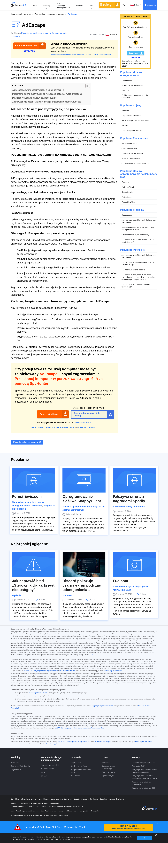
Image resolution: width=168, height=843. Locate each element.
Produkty (46, 6)
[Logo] (19, 5)
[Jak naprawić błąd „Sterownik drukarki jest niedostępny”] (33, 564)
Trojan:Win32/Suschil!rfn (131, 116)
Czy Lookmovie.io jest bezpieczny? (136, 235)
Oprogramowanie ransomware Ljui (135, 163)
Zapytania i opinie (108, 772)
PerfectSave (126, 197)
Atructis (125, 125)
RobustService (127, 192)
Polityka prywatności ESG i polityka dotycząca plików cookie (144, 777)
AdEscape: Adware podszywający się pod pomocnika (38, 90)
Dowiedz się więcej (62, 839)
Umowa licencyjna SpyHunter (143, 762)
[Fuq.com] (134, 564)
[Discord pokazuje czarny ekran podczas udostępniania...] (84, 564)
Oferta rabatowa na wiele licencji (105, 5)
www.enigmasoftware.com (38, 693)
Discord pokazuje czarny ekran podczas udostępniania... (81, 585)
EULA (87, 54)
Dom (35, 6)
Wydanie (16, 595)
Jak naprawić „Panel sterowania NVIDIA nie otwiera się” (138, 241)
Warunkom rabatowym (67, 671)
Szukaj (124, 5)
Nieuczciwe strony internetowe (28, 502)
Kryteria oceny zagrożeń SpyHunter (58, 799)
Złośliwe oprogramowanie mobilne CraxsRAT (135, 96)
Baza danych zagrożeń (21, 14)
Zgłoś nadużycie (108, 776)
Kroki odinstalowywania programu (29, 799)
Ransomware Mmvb (130, 143)
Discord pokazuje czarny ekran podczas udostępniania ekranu (138, 228)
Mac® (88, 423)
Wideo (43, 772)
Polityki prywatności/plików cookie (79, 741)
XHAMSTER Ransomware (132, 85)
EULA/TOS (28, 671)
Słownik (44, 776)
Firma (92, 6)
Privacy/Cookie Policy (102, 54)
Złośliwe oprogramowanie (76, 506)
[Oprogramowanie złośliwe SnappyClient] (84, 480)
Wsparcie (80, 6)
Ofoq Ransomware (129, 148)
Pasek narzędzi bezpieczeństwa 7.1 (136, 121)
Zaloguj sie (151, 5)
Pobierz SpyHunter (50, 414)
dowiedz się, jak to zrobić (113, 671)
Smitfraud (125, 111)
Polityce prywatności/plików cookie (45, 671)
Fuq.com (125, 90)
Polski (136, 5)
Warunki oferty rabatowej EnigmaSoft (141, 783)
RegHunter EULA (138, 766)
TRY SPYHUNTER (128, 827)
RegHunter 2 (16, 770)
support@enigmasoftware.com (102, 706)
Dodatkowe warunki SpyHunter (86, 799)
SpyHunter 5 (76, 762)
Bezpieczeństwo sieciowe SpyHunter (81, 771)
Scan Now (133, 53)
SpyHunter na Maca (79, 766)
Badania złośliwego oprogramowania (63, 5)
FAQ (92, 655)
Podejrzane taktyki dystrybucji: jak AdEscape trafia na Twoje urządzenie (47, 94)
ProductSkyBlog (128, 202)
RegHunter (75, 776)
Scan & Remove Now (26, 45)
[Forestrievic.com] (33, 480)
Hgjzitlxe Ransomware (131, 158)
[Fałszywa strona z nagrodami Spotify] (134, 480)
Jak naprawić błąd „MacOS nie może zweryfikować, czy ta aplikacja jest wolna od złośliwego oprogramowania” (138, 277)
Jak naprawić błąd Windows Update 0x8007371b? (136, 285)
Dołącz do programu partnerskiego (109, 767)
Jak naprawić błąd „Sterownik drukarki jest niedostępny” (138, 221)
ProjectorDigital (128, 187)
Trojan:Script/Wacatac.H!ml (132, 131)
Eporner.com (127, 80)
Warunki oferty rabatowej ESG (143, 788)
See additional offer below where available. (67, 54)
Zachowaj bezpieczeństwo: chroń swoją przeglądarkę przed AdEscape (46, 102)
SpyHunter (15, 762)
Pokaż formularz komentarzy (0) (27, 442)
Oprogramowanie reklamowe (27, 505)
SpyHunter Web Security (20, 766)
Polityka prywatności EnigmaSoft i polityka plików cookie (144, 771)
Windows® (79, 423)
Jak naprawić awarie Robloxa (133, 270)
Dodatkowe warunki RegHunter (112, 799)
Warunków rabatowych (103, 741)
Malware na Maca (122, 590)
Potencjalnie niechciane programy (49, 14)
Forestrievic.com (27, 496)
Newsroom (106, 762)
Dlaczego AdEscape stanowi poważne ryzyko (34, 98)
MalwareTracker (47, 769)
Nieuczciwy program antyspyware (130, 586)
